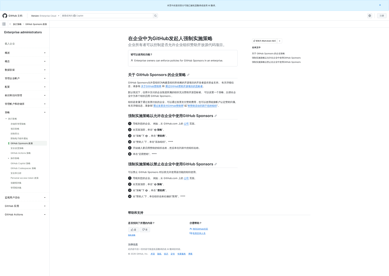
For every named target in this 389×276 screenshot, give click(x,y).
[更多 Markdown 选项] (279, 40)
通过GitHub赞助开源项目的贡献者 (184, 86)
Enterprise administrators (23, 32)
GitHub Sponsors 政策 (36, 24)
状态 (166, 253)
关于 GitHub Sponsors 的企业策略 (157, 74)
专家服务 (181, 253)
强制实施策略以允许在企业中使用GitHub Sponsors (170, 116)
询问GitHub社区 (200, 229)
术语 (153, 253)
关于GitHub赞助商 (151, 86)
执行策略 (17, 24)
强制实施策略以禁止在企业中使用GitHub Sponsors (170, 164)
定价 (173, 253)
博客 (190, 253)
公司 (186, 123)
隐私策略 (131, 235)
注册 (382, 15)
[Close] (380, 5)
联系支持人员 (199, 233)
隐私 (159, 253)
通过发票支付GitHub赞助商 (168, 105)
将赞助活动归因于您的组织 (202, 105)
